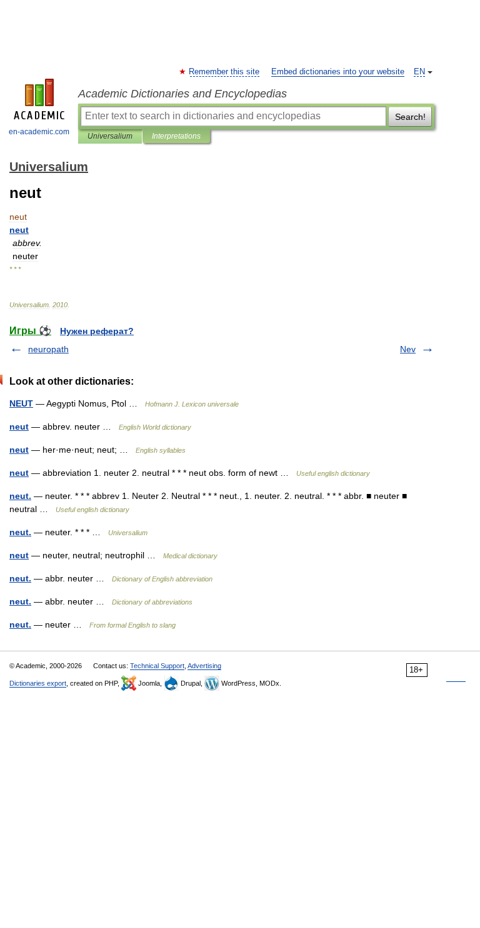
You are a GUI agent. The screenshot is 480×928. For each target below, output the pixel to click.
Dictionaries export (37, 683)
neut (19, 427)
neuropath (48, 349)
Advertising (204, 665)
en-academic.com (39, 131)
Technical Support (157, 665)
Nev (408, 349)
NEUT (21, 403)
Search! (410, 117)
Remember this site (224, 71)
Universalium (110, 136)
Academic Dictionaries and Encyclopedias (182, 93)
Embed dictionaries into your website (337, 71)
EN (419, 71)
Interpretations (176, 136)
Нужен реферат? (97, 331)
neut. (20, 496)
